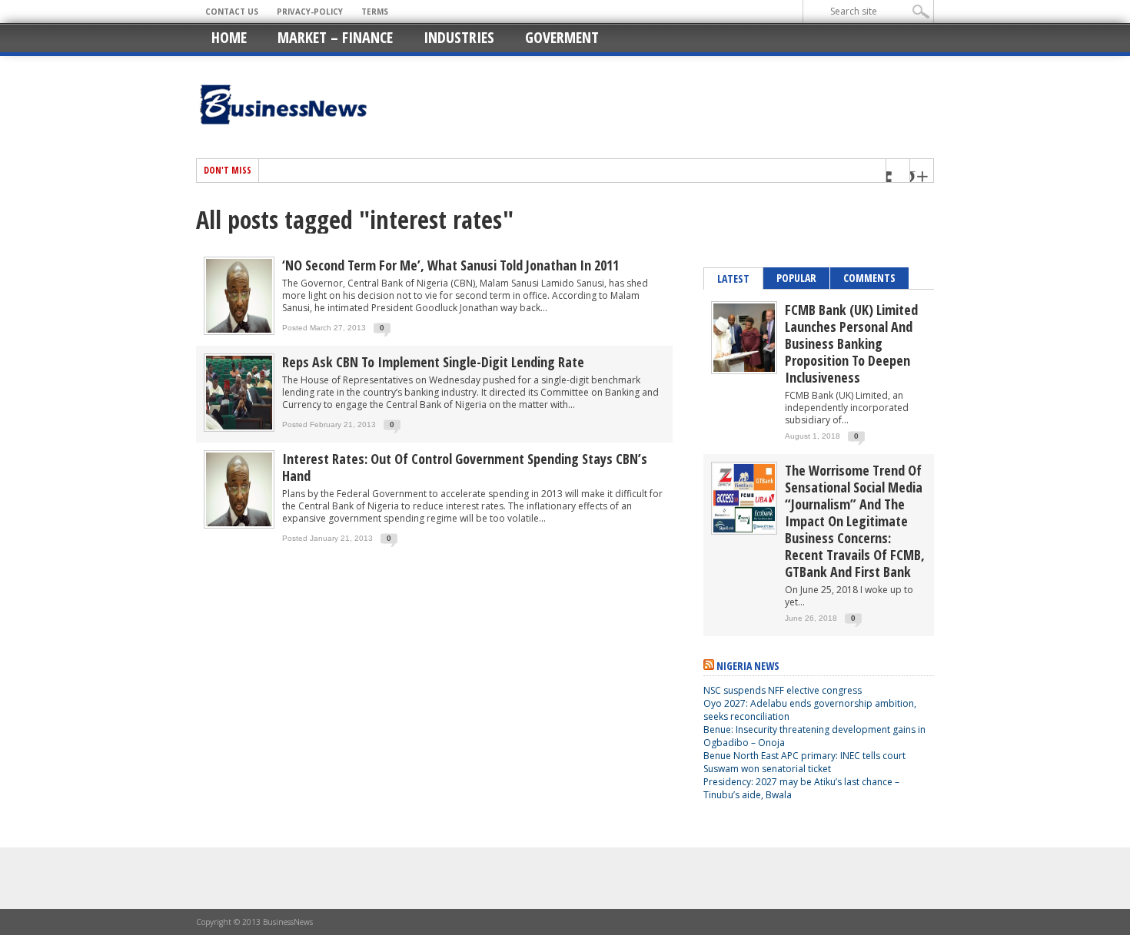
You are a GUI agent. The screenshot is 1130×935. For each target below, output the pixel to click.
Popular (796, 277)
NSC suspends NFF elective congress (782, 690)
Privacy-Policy (310, 11)
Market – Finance (335, 37)
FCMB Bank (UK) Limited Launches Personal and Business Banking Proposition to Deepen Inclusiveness (851, 343)
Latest (733, 278)
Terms (374, 11)
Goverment (562, 37)
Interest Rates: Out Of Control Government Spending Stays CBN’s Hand (464, 467)
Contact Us (231, 11)
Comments (869, 277)
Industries (459, 37)
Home (229, 37)
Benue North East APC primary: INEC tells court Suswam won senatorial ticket (804, 762)
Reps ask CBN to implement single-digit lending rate (433, 361)
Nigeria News (747, 665)
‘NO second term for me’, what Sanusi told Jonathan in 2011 (450, 265)
